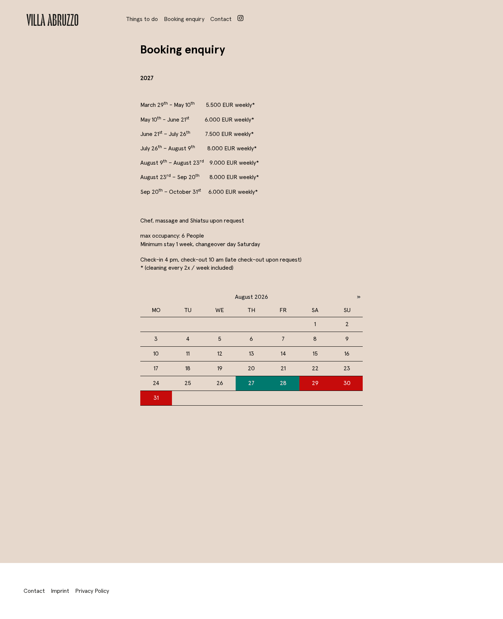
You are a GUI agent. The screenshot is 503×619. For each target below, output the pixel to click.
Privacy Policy (92, 591)
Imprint (60, 591)
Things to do (142, 19)
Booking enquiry (184, 19)
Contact (221, 19)
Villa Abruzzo (53, 19)
